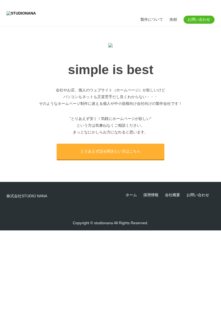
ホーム (131, 195)
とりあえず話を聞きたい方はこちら (110, 151)
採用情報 (150, 195)
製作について (151, 19)
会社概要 (172, 195)
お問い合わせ (199, 19)
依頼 (173, 19)
